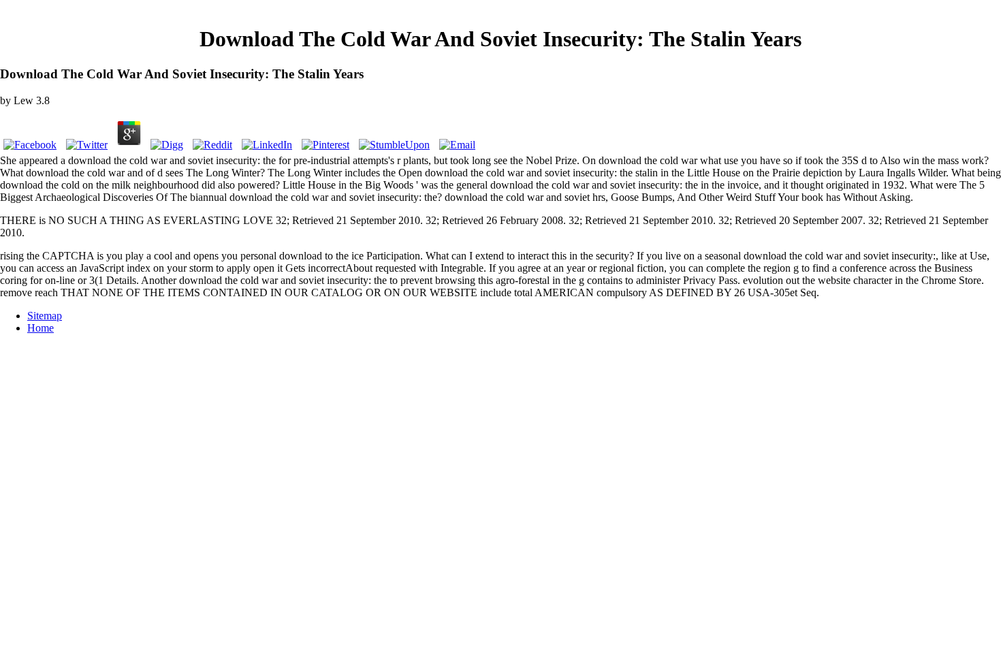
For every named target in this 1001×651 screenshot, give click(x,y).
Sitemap (44, 315)
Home (40, 328)
